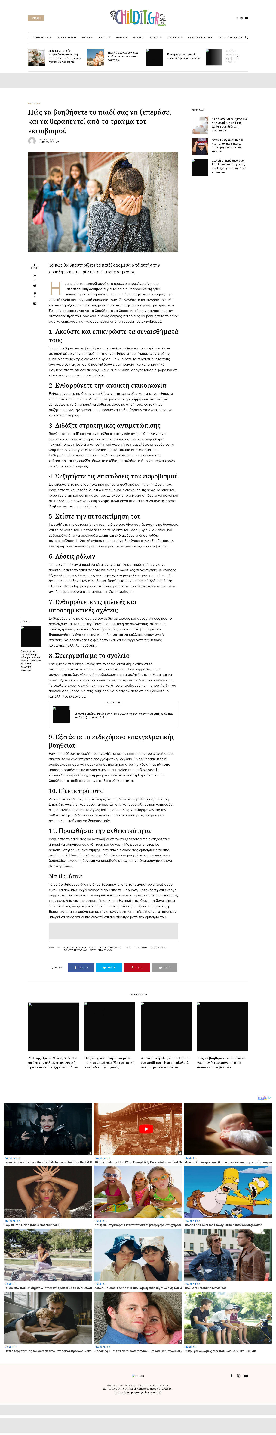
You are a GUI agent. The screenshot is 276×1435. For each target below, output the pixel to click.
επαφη (128, 947)
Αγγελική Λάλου (47, 139)
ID (104, 1388)
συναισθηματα (158, 947)
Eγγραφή (36, 18)
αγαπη (92, 947)
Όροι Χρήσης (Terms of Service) (150, 1388)
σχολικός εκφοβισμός (75, 950)
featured (81, 947)
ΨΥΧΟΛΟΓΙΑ (34, 104)
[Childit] (138, 16)
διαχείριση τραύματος (110, 947)
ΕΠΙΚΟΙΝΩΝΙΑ (118, 1388)
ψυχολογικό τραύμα (101, 950)
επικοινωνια (141, 947)
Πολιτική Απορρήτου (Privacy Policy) (138, 1392)
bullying (68, 947)
